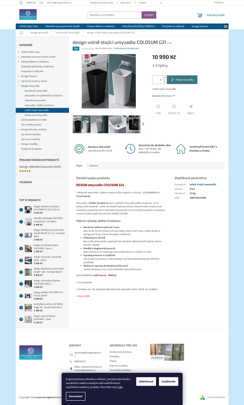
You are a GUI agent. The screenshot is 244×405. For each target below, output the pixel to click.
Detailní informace (162, 96)
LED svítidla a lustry (31, 125)
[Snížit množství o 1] (165, 82)
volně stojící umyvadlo (37, 110)
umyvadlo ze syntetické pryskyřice (44, 95)
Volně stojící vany (30, 52)
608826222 (80, 361)
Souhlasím (169, 381)
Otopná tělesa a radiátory (35, 62)
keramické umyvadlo (36, 91)
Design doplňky (29, 144)
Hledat (148, 14)
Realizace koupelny (31, 149)
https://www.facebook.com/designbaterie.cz (88, 368)
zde (120, 387)
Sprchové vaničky (30, 139)
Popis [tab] (79, 166)
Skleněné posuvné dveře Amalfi (38, 57)
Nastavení (75, 396)
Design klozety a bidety (34, 129)
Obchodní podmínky (120, 370)
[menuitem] (29, 26)
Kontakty (125, 3)
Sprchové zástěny (31, 134)
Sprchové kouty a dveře (34, 81)
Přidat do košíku (185, 79)
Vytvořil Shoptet (216, 397)
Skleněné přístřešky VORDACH (37, 66)
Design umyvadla (30, 86)
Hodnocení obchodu (101, 3)
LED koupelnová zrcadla (34, 120)
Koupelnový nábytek (32, 71)
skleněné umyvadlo (35, 100)
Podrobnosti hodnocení (126, 48)
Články (142, 3)
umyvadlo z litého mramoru (39, 105)
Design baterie (29, 76)
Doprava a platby (119, 366)
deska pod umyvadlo (36, 115)
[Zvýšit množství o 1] (165, 78)
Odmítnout (146, 381)
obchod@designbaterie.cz (88, 354)
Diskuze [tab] (94, 166)
